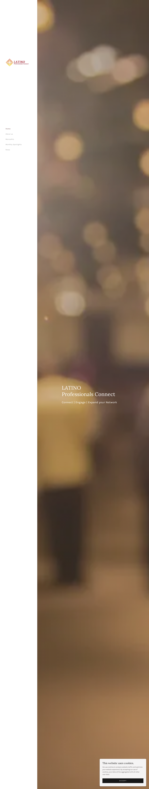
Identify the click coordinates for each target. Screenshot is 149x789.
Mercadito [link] (10, 139)
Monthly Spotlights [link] (14, 144)
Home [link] (8, 129)
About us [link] (9, 134)
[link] (17, 61)
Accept (123, 780)
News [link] (8, 150)
